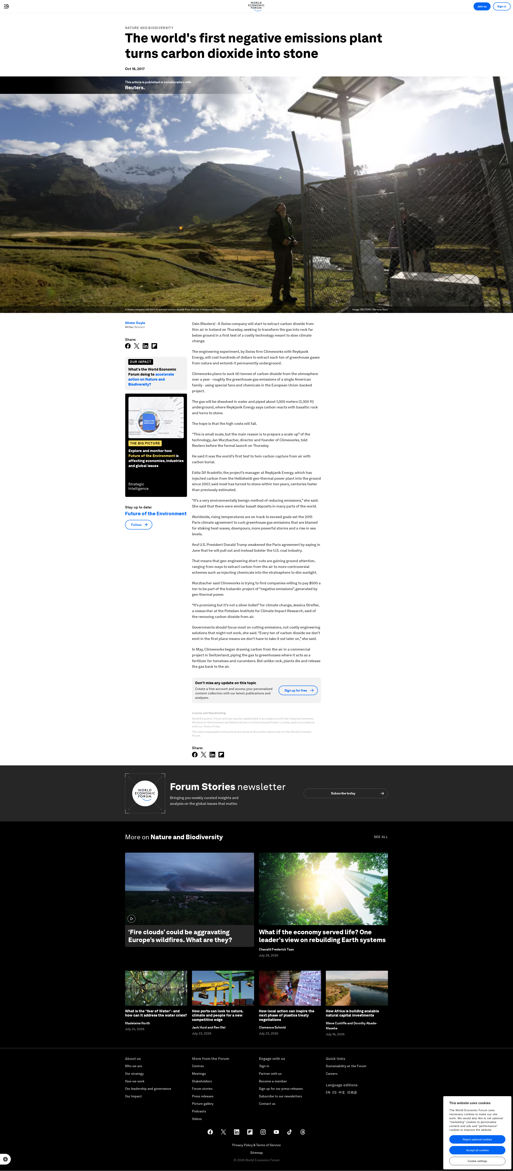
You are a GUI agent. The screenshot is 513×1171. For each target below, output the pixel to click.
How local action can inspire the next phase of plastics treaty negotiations (286, 1015)
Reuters (134, 87)
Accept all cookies (477, 1150)
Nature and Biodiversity (149, 28)
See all (381, 837)
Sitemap (256, 1153)
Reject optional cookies (477, 1139)
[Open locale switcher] (5, 1159)
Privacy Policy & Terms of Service (256, 1145)
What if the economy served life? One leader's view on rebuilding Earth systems (322, 935)
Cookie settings (477, 1161)
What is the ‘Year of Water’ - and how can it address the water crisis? (156, 1013)
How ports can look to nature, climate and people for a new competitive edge (217, 1015)
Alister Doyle (135, 323)
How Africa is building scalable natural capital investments (352, 1013)
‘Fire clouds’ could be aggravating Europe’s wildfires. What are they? (180, 935)
